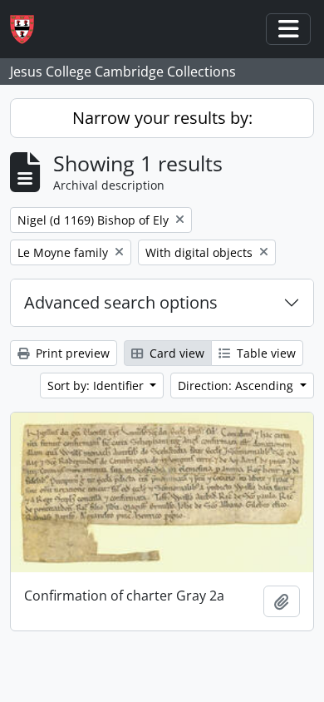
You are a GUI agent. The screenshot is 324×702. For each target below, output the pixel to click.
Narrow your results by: (162, 117)
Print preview (71, 353)
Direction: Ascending (237, 385)
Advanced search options (121, 302)
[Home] (28, 29)
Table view (264, 353)
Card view (175, 353)
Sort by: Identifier (97, 385)
